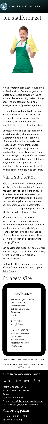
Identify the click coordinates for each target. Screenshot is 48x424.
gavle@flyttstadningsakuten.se (27, 401)
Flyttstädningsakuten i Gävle (21, 374)
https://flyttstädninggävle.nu (23, 404)
